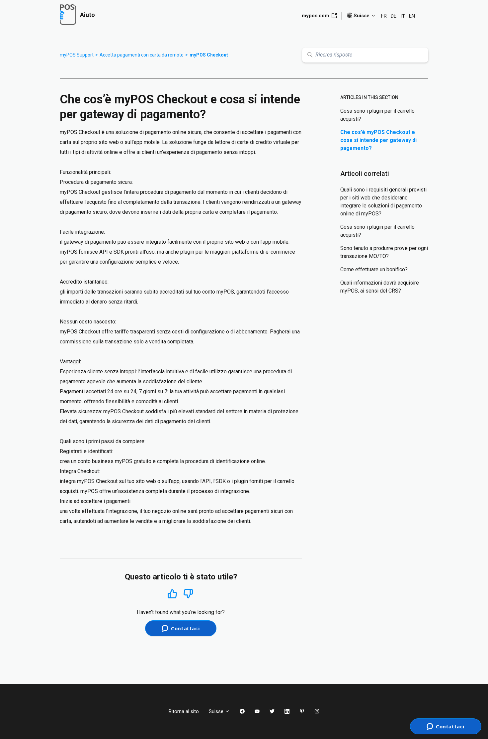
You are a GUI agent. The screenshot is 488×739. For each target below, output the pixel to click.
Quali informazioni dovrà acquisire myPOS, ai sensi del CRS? (379, 287)
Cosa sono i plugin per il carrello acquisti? (377, 115)
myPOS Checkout (209, 55)
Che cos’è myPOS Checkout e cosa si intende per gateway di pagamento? (378, 140)
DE (393, 16)
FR (384, 16)
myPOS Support (77, 55)
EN (412, 16)
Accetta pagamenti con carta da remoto (142, 55)
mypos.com (315, 16)
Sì (172, 593)
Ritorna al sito (184, 711)
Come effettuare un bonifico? (374, 269)
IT (402, 16)
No (188, 594)
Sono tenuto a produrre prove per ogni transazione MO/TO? (384, 252)
